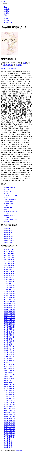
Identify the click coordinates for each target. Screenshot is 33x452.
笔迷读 (3, 2)
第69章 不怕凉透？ (9, 386)
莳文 (24, 63)
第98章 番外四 (8, 230)
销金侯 (6, 197)
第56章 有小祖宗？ (9, 360)
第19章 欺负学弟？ (9, 285)
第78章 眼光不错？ (9, 404)
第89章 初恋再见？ (9, 427)
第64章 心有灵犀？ (9, 376)
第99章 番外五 (7, 65)
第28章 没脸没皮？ (9, 304)
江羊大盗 (6, 217)
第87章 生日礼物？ (9, 423)
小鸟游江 (6, 213)
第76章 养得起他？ (9, 400)
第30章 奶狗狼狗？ (9, 308)
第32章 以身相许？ (9, 312)
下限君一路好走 (9, 201)
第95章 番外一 (8, 236)
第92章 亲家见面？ (9, 242)
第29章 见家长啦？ (9, 306)
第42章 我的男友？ (9, 332)
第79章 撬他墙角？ (9, 406)
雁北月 (6, 193)
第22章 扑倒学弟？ (9, 291)
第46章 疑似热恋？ (9, 340)
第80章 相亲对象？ (9, 408)
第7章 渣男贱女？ (9, 261)
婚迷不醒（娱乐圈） (10, 215)
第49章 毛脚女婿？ (9, 346)
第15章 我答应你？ (9, 277)
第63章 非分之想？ (9, 374)
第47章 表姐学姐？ (9, 342)
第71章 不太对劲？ (9, 390)
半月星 (6, 205)
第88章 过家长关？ (9, 425)
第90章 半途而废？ (9, 429)
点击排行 (6, 13)
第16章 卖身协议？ (9, 279)
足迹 (5, 15)
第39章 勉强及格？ (9, 326)
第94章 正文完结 (9, 238)
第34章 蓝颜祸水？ (9, 316)
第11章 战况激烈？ (9, 269)
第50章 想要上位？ (9, 348)
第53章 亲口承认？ (9, 354)
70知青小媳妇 (8, 191)
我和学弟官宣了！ (9, 22)
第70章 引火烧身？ (9, 388)
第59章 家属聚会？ (9, 366)
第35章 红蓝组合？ (9, 318)
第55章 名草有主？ (9, 358)
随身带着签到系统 (9, 187)
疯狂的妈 (6, 189)
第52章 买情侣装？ (9, 352)
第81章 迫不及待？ (9, 410)
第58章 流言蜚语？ (9, 364)
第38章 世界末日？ (9, 324)
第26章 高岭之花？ (9, 299)
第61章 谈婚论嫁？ (9, 370)
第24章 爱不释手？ (9, 295)
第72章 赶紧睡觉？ (9, 392)
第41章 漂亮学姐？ (9, 330)
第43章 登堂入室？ (9, 334)
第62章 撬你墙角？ (9, 372)
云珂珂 (6, 209)
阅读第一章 (4, 68)
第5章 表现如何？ (9, 257)
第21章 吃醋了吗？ (9, 289)
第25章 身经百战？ (9, 297)
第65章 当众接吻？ (9, 378)
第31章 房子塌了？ (9, 310)
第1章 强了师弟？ (9, 249)
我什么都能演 (8, 207)
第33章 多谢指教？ (9, 314)
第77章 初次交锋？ (9, 402)
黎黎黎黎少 (7, 221)
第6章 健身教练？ (9, 259)
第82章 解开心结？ (9, 412)
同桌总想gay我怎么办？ (11, 211)
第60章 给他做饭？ (9, 368)
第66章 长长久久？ (9, 380)
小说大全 (6, 11)
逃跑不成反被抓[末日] (10, 219)
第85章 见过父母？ (9, 419)
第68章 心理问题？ (9, 384)
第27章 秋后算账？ (9, 301)
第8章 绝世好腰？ (9, 263)
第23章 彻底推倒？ (9, 293)
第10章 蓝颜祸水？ (9, 267)
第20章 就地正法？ (9, 287)
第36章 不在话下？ (9, 320)
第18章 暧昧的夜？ (9, 283)
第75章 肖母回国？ (9, 398)
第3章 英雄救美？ (9, 253)
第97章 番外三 (8, 232)
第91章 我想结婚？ (9, 431)
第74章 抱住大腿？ (9, 396)
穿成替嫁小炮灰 (9, 203)
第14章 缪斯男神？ (9, 275)
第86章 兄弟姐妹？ (9, 421)
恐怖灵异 (6, 20)
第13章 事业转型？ (9, 273)
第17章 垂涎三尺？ (9, 281)
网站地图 (19, 450)
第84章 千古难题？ (9, 417)
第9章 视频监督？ (9, 265)
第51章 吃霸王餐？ (9, 350)
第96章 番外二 (8, 234)
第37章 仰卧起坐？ (9, 322)
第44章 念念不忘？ (9, 336)
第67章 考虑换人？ (9, 382)
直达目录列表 (12, 68)
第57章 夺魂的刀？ (9, 362)
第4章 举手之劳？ (9, 255)
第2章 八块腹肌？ (9, 251)
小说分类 (6, 9)
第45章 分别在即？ (9, 338)
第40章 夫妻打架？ (9, 328)
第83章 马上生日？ (9, 415)
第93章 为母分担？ (9, 240)
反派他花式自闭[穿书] (10, 195)
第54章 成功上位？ (9, 356)
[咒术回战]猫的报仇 (10, 199)
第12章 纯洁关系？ (9, 271)
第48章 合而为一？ (9, 344)
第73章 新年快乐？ (9, 394)
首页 (5, 7)
